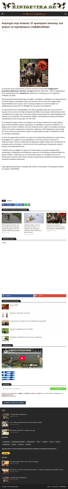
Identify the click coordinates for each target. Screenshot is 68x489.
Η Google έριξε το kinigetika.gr (18, 414)
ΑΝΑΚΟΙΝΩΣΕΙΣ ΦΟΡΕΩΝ (18, 441)
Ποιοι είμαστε (55, 486)
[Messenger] (16, 205)
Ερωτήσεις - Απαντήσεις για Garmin (20, 313)
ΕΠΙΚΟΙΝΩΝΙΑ (62, 486)
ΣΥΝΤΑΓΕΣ (28, 444)
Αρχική (48, 486)
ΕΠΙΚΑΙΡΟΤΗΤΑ (30, 441)
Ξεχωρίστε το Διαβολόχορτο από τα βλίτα (21, 329)
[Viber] (19, 205)
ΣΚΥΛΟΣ (14, 444)
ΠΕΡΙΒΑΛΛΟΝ (6, 444)
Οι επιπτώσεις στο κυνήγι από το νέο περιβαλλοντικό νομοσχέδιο (28, 321)
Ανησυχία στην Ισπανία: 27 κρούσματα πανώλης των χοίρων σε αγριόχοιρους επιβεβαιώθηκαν (55, 226)
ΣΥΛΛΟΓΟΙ (20, 444)
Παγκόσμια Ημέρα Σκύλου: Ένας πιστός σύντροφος (24, 461)
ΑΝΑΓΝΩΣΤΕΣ (6, 441)
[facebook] (18, 295)
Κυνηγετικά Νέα (14, 486)
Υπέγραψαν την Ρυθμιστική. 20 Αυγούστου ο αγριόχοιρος (26, 337)
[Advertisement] (34, 46)
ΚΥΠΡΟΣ (58, 441)
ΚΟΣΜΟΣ (11, 19)
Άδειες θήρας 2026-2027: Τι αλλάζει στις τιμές (22, 430)
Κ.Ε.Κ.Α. (39, 441)
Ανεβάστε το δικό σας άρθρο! (14, 403)
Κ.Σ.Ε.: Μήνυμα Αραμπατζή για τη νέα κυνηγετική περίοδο (26, 422)
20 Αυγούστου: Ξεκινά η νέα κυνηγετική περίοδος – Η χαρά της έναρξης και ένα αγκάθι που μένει (36, 469)
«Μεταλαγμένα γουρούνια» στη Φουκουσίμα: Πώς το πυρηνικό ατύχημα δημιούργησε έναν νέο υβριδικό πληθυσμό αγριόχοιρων (11, 227)
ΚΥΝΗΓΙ (51, 441)
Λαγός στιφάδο (14, 305)
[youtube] (50, 295)
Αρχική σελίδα (5, 19)
